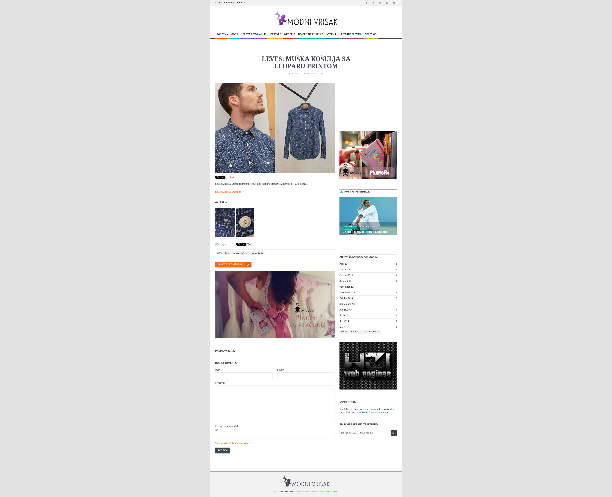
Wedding (289, 34)
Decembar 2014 (347, 287)
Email (280, 370)
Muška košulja (240, 253)
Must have (305, 48)
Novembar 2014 (347, 292)
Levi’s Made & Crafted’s (228, 191)
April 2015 (344, 264)
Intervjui (332, 34)
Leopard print (257, 253)
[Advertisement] (368, 103)
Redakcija (230, 2)
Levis (227, 253)
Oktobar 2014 (346, 298)
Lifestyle (275, 34)
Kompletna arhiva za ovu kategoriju (360, 332)
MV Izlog (371, 34)
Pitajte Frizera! (351, 34)
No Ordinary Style (310, 34)
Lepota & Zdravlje (253, 34)
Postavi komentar (230, 264)
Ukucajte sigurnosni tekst (227, 426)
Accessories (350, 227)
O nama (218, 2)
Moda (234, 34)
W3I (321, 492)
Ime (217, 370)
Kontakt (242, 2)
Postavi (223, 450)
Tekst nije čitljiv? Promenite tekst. (231, 443)
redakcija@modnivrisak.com (373, 412)
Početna (222, 34)
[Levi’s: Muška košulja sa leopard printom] (234, 209)
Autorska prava (330, 492)
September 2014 (348, 304)
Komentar (220, 383)
